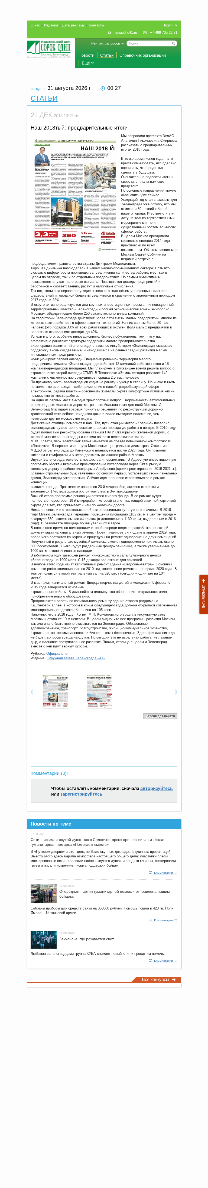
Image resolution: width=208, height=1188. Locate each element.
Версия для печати (160, 716)
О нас (35, 25)
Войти (169, 25)
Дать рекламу (202, 594)
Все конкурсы (155, 979)
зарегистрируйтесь (81, 794)
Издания (51, 25)
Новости (86, 55)
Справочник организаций (142, 55)
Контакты (96, 25)
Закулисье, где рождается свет (86, 939)
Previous (31, 692)
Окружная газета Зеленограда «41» (76, 658)
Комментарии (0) (165, 872)
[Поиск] (173, 43)
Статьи (106, 55)
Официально (56, 653)
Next (176, 692)
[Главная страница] (49, 49)
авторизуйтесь (156, 788)
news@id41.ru (126, 32)
